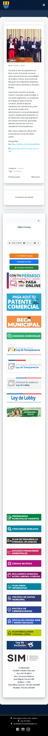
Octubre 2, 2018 (18, 65)
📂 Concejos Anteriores (24, 268)
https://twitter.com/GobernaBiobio (25, 144)
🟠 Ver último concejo (24, 256)
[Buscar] (38, 220)
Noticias (21, 168)
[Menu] (44, 5)
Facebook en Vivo (24, 262)
